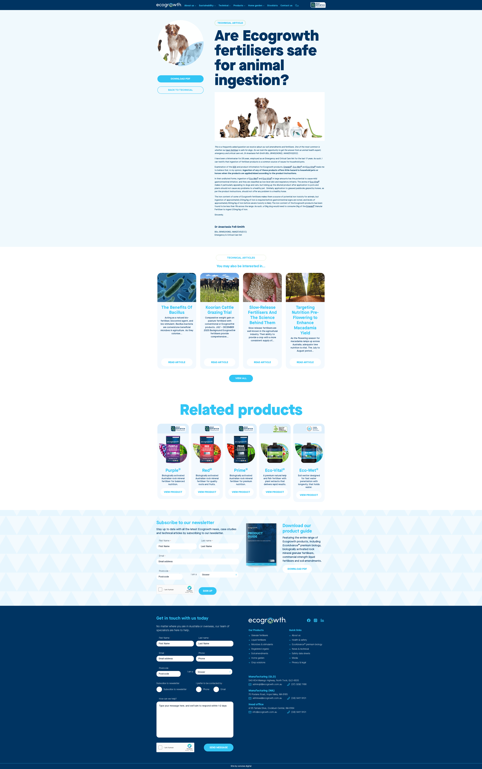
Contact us (286, 5)
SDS (234, 167)
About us (296, 635)
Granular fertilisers (259, 635)
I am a (194, 574)
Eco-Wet (297, 167)
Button (297, 5)
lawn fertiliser (232, 150)
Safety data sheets (301, 653)
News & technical (300, 649)
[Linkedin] (322, 620)
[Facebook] (308, 620)
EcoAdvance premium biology (307, 644)
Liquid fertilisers (258, 640)
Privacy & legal (299, 662)
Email (162, 556)
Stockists (272, 5)
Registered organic (260, 649)
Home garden (257, 658)
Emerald (288, 167)
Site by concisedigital (241, 766)
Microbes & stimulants (262, 644)
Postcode (164, 571)
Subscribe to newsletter (175, 689)
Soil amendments (259, 653)
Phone (202, 653)
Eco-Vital (311, 167)
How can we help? (168, 698)
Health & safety (299, 640)
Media (295, 658)
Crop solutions (258, 662)
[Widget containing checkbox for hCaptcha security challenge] (175, 589)
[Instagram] (315, 620)
